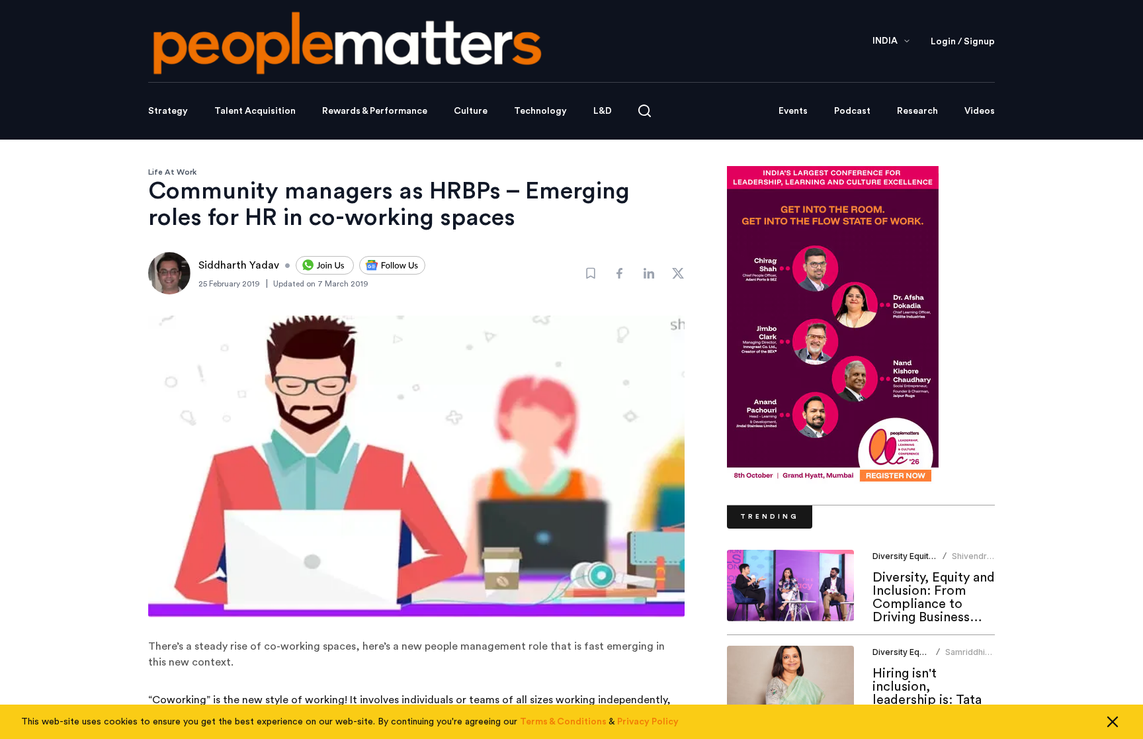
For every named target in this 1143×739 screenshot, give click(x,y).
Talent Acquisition (255, 111)
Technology (540, 111)
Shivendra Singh (972, 561)
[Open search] (644, 111)
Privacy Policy (648, 721)
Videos (979, 111)
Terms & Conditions (563, 721)
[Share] (619, 273)
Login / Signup (963, 41)
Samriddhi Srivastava (965, 657)
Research (917, 111)
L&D (602, 111)
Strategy (168, 111)
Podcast (852, 111)
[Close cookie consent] (1112, 722)
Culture (470, 111)
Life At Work (172, 172)
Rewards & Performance (374, 111)
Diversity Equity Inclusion (921, 556)
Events (793, 111)
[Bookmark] (590, 273)
